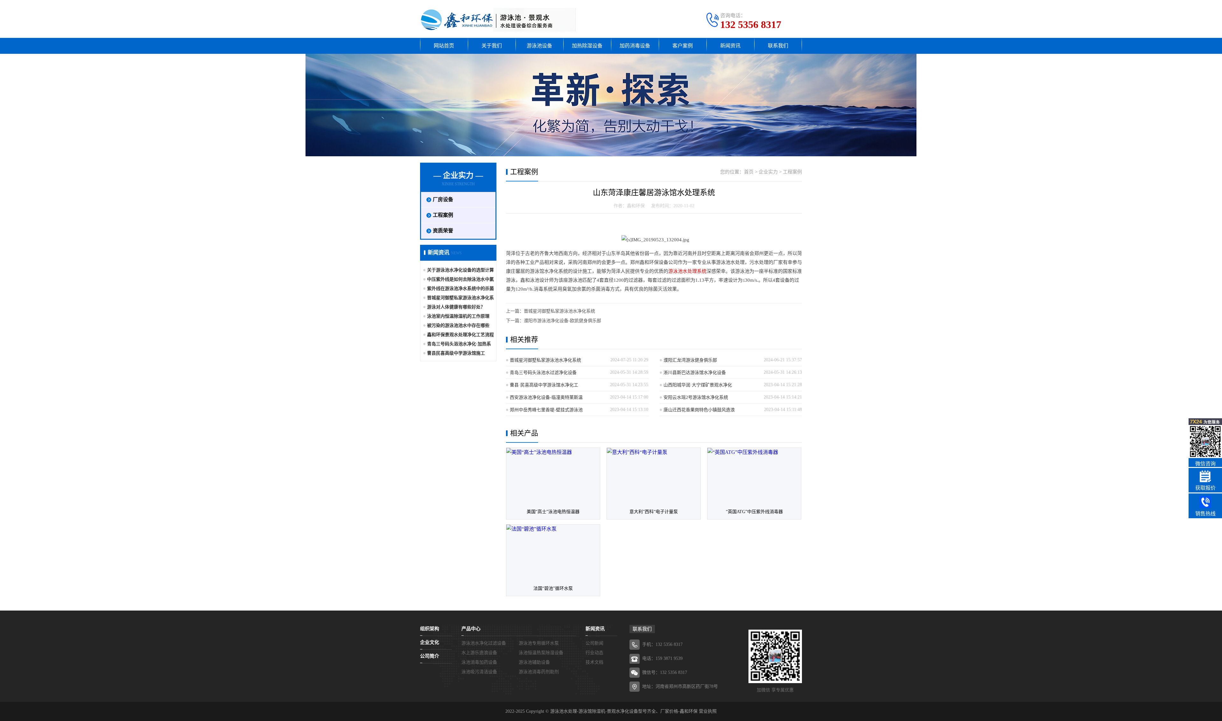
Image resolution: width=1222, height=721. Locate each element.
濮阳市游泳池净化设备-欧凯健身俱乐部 (562, 320)
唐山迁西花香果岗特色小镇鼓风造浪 (699, 409)
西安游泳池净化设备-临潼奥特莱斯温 (546, 397)
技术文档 (594, 662)
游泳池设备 (539, 45)
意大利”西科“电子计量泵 (653, 511)
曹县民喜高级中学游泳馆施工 (456, 353)
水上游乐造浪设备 (479, 652)
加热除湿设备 (587, 45)
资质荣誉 (443, 230)
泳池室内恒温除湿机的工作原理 (458, 316)
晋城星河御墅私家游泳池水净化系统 (559, 311)
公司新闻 (594, 643)
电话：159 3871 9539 (662, 658)
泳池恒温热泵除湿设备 (541, 652)
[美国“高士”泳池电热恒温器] (553, 476)
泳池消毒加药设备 (479, 662)
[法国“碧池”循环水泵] (553, 553)
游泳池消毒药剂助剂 (539, 671)
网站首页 (444, 45)
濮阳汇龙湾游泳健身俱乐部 (690, 360)
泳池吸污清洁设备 (479, 671)
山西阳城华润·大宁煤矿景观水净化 (698, 385)
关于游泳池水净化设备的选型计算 (460, 270)
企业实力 (768, 171)
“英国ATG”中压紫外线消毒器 (754, 511)
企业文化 (429, 642)
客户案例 (682, 45)
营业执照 (708, 711)
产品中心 (471, 628)
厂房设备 (443, 199)
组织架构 (429, 628)
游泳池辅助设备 (534, 662)
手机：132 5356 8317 (662, 644)
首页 (749, 171)
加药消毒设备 (635, 45)
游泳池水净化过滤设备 (483, 643)
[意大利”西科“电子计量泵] (653, 476)
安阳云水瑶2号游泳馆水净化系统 (696, 397)
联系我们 (778, 45)
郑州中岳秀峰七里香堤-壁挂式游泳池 (546, 409)
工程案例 (443, 215)
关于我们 (491, 45)
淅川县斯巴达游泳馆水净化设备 (695, 372)
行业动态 (594, 652)
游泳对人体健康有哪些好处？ (456, 307)
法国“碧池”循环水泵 (553, 588)
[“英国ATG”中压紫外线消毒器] (754, 476)
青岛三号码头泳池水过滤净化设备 (543, 372)
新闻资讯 (730, 45)
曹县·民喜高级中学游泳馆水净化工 (544, 385)
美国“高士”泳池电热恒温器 (553, 511)
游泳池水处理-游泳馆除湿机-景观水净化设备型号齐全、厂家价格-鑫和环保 (624, 711)
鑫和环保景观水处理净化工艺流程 (460, 334)
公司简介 (429, 656)
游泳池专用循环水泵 (539, 643)
